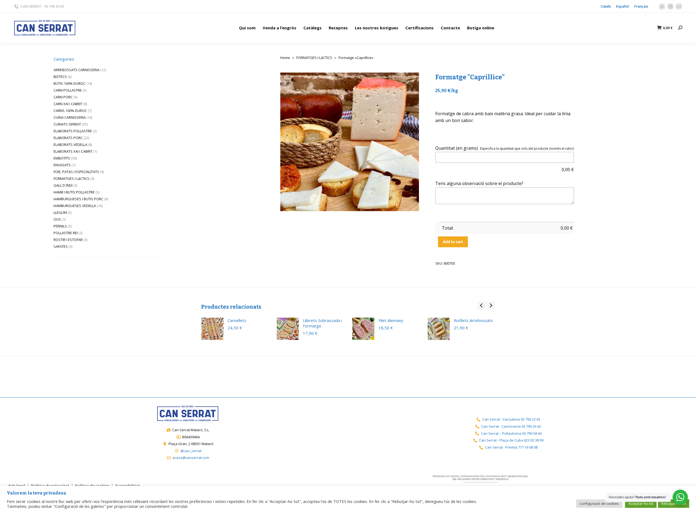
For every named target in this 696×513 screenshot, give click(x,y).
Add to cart (453, 242)
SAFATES (61, 246)
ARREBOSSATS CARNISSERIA (77, 69)
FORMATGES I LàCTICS (71, 178)
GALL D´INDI (63, 185)
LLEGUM (60, 212)
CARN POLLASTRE (68, 90)
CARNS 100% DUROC (70, 110)
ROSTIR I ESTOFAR (68, 239)
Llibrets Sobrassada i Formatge (322, 323)
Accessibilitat (127, 485)
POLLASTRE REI (66, 232)
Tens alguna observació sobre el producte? (479, 183)
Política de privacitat (50, 485)
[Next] (569, 57)
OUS (57, 219)
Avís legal (16, 485)
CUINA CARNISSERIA (70, 117)
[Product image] (212, 329)
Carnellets (237, 320)
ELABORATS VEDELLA (70, 144)
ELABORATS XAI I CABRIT (73, 151)
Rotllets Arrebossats (473, 320)
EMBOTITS (62, 158)
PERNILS (60, 226)
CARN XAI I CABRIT (68, 103)
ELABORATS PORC (68, 137)
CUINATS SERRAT (67, 124)
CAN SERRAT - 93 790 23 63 (42, 6)
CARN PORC (63, 97)
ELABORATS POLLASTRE (73, 131)
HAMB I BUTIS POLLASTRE (74, 192)
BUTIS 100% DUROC (69, 83)
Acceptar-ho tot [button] (640, 503)
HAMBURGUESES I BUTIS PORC (78, 198)
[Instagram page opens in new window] (670, 6)
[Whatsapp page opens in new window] (662, 6)
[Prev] (555, 57)
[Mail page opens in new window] (678, 6)
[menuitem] (247, 28)
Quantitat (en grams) (456, 148)
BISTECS (60, 76)
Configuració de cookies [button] (599, 503)
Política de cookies (92, 485)
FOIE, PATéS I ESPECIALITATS (76, 171)
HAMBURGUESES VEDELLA (75, 205)
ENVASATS (62, 164)
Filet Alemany (390, 320)
